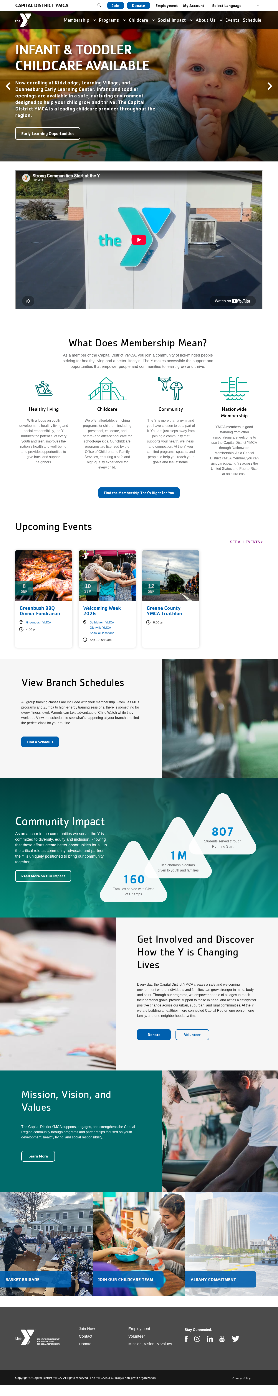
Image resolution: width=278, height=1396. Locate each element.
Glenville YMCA (100, 617)
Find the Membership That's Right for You (139, 482)
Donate (138, 5)
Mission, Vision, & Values (150, 1334)
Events (232, 20)
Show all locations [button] (102, 623)
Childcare (139, 20)
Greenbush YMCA (38, 612)
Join (115, 5)
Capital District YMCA (41, 5)
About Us (206, 20)
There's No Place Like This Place (50, 123)
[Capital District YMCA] (23, 20)
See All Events (245, 532)
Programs (110, 20)
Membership (77, 20)
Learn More (38, 1146)
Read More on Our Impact (43, 866)
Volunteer (192, 1024)
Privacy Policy (241, 1368)
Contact (85, 1326)
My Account (193, 5)
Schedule (252, 20)
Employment (167, 5)
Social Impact (172, 20)
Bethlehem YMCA (102, 612)
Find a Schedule (40, 732)
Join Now (87, 1319)
